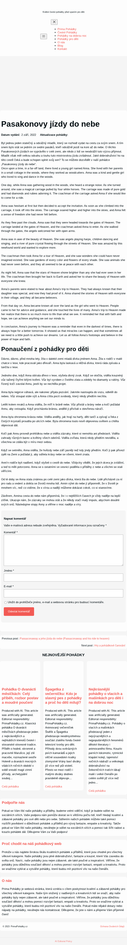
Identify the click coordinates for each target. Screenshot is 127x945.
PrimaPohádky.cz (19, 926)
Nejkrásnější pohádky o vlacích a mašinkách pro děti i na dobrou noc (106, 695)
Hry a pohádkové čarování (109, 645)
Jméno (9, 570)
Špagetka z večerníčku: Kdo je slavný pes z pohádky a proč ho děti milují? (63, 695)
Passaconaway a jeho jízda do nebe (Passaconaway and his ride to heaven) (64, 638)
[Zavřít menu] (54, 22)
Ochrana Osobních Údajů (112, 926)
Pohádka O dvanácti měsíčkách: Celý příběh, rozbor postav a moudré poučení (20, 695)
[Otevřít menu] (43, 36)
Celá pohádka (10, 786)
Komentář (11, 532)
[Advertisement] (63, 83)
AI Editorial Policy (63, 941)
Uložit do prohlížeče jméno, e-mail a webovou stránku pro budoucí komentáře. (56, 602)
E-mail (9, 586)
